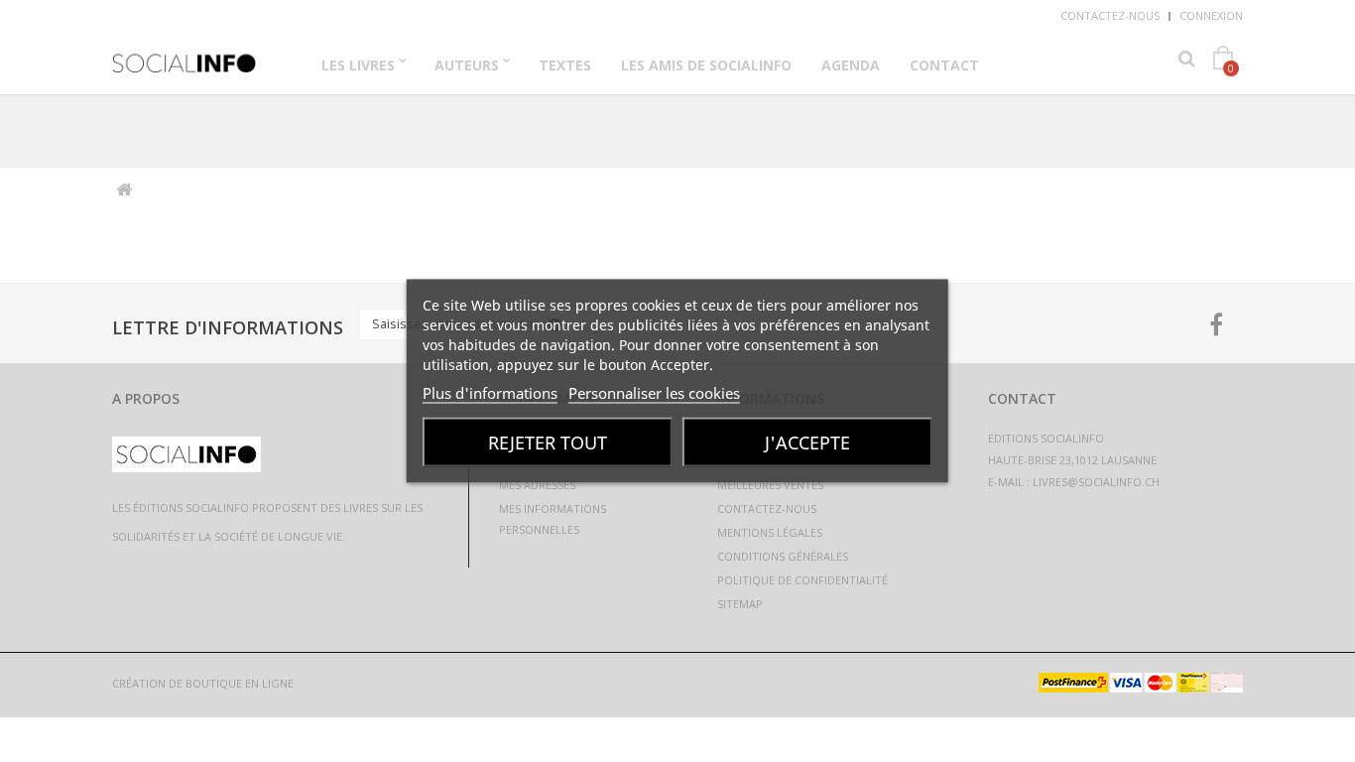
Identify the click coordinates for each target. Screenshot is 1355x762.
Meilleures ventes (770, 484)
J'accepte (807, 442)
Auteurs (466, 65)
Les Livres (358, 65)
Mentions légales (769, 532)
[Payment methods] (1141, 687)
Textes (565, 65)
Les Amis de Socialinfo (706, 65)
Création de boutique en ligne (203, 683)
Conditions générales (782, 556)
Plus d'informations (490, 393)
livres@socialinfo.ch (1096, 481)
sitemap (740, 603)
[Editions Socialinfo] (184, 56)
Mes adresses (537, 484)
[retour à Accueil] (123, 190)
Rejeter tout (547, 442)
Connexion (1211, 15)
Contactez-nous (1110, 15)
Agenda (850, 65)
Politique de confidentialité (802, 579)
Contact (944, 65)
